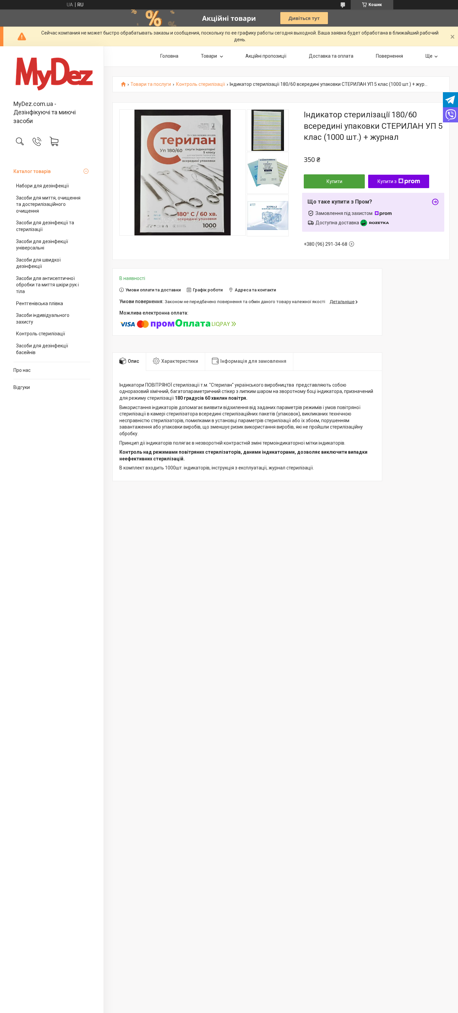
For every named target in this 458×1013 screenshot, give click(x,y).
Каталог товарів (32, 171)
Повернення (389, 56)
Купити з (387, 181)
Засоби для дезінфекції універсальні (42, 245)
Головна (169, 56)
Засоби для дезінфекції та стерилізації (45, 226)
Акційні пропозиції (265, 56)
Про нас (22, 370)
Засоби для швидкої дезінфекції (38, 263)
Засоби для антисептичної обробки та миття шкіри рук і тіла (47, 285)
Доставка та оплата (331, 56)
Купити (334, 181)
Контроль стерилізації (40, 333)
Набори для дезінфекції (42, 185)
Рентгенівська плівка (39, 303)
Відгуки (21, 387)
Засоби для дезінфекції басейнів (42, 349)
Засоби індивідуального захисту (42, 319)
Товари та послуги (150, 84)
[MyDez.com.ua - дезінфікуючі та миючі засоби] (51, 73)
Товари (209, 56)
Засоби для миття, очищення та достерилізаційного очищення (48, 204)
